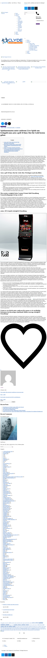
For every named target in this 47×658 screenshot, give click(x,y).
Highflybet (5, 523)
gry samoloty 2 (39, 626)
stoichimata (5, 573)
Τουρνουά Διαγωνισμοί (7, 597)
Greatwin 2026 (6, 521)
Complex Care (19, 19)
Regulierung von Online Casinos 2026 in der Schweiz (13, 407)
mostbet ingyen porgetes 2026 (23, 627)
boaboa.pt (5, 480)
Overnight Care (32, 48)
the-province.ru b (6, 580)
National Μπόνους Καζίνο (8, 544)
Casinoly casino (6, 488)
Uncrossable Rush (6, 584)
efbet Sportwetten (6, 506)
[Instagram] (36, 8)
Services (17, 15)
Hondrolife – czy (6, 524)
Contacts (17, 34)
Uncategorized (3, 126)
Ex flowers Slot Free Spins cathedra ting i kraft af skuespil (14, 410)
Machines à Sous (6, 537)
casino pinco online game (21, 624)
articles (4, 471)
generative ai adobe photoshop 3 (9, 519)
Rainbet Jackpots (6, 562)
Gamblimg (5, 514)
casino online (35, 622)
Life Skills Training (20, 24)
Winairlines (5, 590)
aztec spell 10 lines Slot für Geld (37, 176)
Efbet (4, 504)
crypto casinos (18, 626)
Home (16, 13)
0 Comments (17, 127)
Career (16, 32)
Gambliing (5, 512)
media (4, 538)
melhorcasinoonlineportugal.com (9, 539)
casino (10, 622)
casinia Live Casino (7, 483)
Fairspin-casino (6, 507)
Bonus (4, 481)
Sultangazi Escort (6, 574)
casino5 (4, 486)
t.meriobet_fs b (6, 578)
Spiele (4, 566)
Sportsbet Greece (6, 569)
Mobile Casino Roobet (7, 541)
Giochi (4, 520)
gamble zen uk (35, 626)
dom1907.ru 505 (6, 501)
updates (4, 587)
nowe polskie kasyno (42, 627)
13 (3, 455)
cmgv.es (4, 494)
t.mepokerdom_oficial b (7, 577)
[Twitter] (25, 8)
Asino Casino (5, 472)
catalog (4, 489)
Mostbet (4, 542)
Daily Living (19, 17)
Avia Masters (5, 474)
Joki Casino (5, 530)
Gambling (5, 515)
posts (4, 554)
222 (3, 461)
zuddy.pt (4, 592)
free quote (38, 23)
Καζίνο (4, 594)
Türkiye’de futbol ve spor (8, 582)
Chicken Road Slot (6, 493)
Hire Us (25, 4)
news (4, 545)
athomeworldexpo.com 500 (8, 473)
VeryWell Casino (6, 588)
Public (4, 555)
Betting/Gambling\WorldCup (8, 477)
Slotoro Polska (6, 564)
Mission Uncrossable (7, 540)
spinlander (33, 628)
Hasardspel (5, 522)
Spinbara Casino (6, 567)
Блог (4, 598)
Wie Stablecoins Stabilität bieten (9, 409)
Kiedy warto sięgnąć (7, 533)
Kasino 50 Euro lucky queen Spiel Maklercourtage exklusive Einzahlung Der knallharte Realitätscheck (23, 411)
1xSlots (4, 460)
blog (4, 478)
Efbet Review (5, 505)
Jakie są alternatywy (7, 528)
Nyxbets (4, 546)
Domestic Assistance (20, 26)
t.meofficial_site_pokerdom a (8, 576)
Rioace (4, 563)
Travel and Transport (20, 30)
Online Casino (6, 548)
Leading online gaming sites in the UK (10, 534)
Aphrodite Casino (6, 466)
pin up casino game (8, 628)
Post (4, 553)
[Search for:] (30, 12)
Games (4, 517)
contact (4, 496)
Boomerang (5, 482)
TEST (4, 579)
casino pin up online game (7, 626)
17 (3, 456)
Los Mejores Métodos (7, 535)
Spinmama (5, 568)
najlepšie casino (6, 543)
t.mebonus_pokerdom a (7, 575)
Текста (4, 599)
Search (1, 400)
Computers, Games (6, 495)
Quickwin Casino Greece (8, 558)
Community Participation (20, 22)
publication (5, 556)
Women (4, 591)
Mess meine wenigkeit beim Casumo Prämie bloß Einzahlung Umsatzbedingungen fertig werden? (12, 145)
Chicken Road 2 (6, 492)
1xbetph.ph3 (5, 459)
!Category (5, 453)
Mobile (18, 627)
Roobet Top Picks (24, 628)
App (4, 467)
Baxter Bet (5, 475)
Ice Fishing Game (6, 526)
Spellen (4, 565)
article (4, 470)
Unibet (4, 586)
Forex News (5, 510)
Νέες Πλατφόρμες (6, 595)
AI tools (4, 465)
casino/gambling (6, 485)
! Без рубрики (6, 452)
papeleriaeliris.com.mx (7, 552)
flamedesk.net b (6, 509)
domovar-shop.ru (6, 503)
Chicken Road (6, 490)
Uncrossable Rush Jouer (7, 585)
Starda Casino (5, 572)
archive (4, 469)
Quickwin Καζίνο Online (8, 560)
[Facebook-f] (29, 8)
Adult (4, 464)
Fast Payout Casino (6, 508)
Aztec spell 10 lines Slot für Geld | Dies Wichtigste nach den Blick (11, 143)
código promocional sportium (24, 626)
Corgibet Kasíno (6, 497)
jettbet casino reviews (6, 627)
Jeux (4, 529)
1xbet (4, 458)
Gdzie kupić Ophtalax (7, 518)
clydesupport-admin (11, 127)
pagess (4, 551)
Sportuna (4, 571)
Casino (4, 484)
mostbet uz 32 (30, 627)
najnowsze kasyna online (35, 627)
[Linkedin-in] (32, 8)
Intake (16, 33)
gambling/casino (6, 516)
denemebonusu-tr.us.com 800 (8, 500)
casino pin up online (40, 624)
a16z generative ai (6, 463)
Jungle (4, 531)
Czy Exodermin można (7, 499)
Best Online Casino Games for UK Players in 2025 (13, 476)
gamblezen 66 (31, 626)
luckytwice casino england (12, 627)
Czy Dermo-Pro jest (7, 498)
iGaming (4, 527)
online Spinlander (6, 549)
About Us (17, 14)
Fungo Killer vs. (6, 511)
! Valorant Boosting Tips (7, 451)
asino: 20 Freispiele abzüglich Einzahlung (12, 147)
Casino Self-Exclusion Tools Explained (10, 408)
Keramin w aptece (6, 532)
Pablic (4, 550)
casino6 (4, 487)
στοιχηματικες (5, 596)
